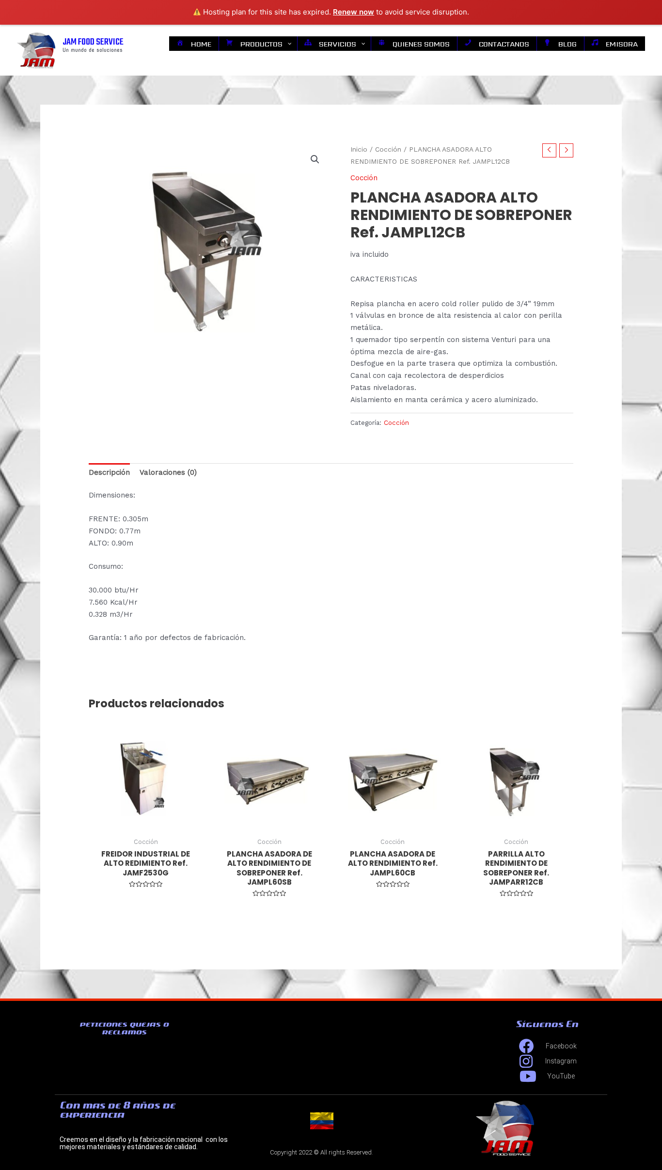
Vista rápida (146, 823)
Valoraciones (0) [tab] (168, 472)
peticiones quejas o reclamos (124, 1028)
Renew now (353, 11)
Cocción (388, 149)
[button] (315, 159)
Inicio (358, 149)
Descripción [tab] (109, 472)
